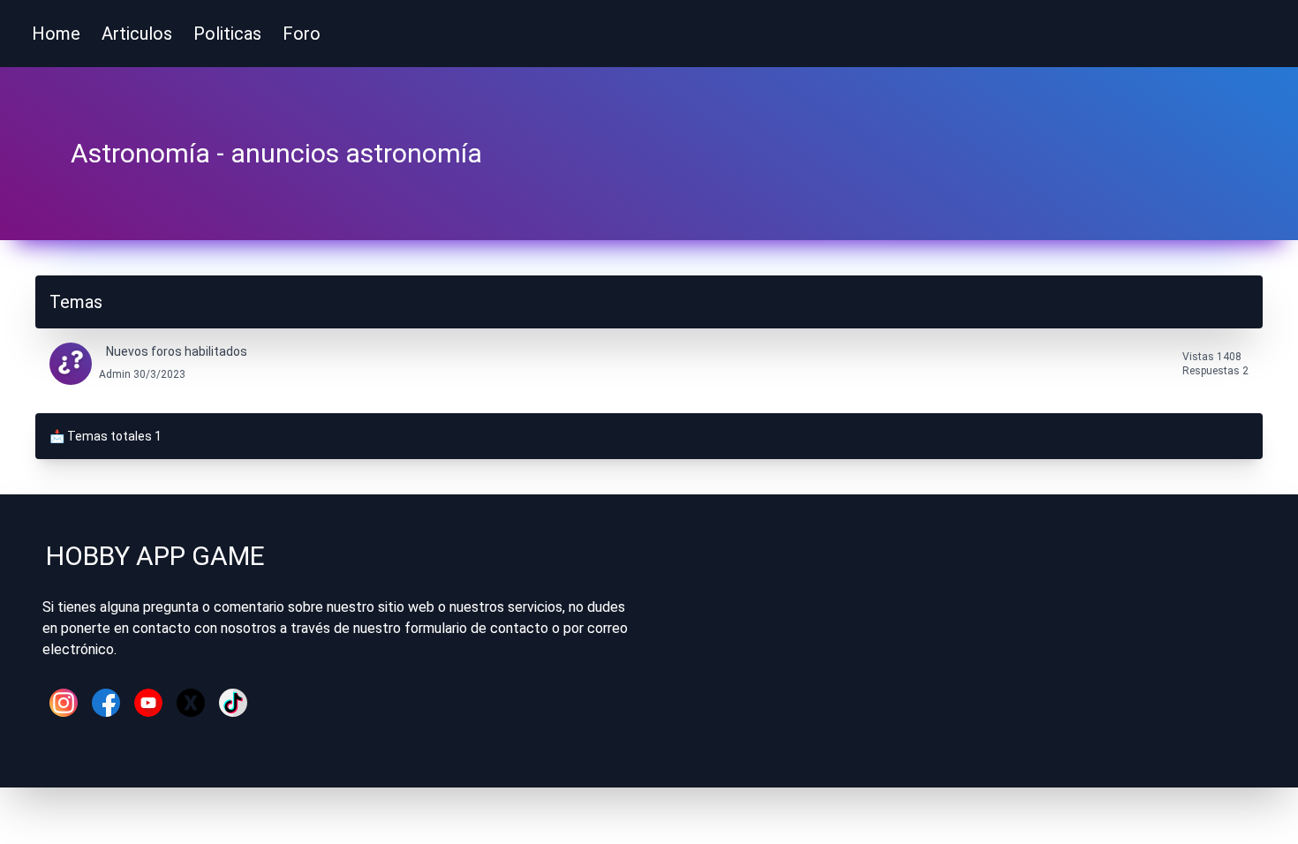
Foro (302, 33)
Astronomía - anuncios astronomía (276, 153)
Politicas (227, 33)
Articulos (137, 33)
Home (56, 33)
